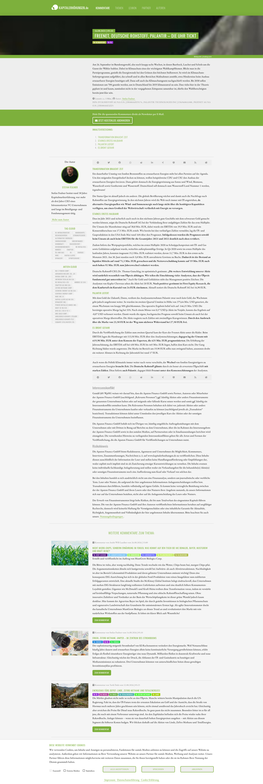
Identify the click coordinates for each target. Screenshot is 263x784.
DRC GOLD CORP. (61, 313)
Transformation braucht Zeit (113, 137)
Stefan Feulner (128, 98)
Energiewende (60, 241)
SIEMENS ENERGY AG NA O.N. (65, 291)
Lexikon (132, 8)
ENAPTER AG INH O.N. (63, 285)
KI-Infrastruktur (62, 232)
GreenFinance (77, 241)
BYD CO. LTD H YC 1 (62, 311)
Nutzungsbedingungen (111, 516)
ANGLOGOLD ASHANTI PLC (64, 319)
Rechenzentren (61, 235)
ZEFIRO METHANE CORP (63, 288)
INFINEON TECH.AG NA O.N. (64, 279)
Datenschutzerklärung (128, 779)
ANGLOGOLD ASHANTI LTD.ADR (66, 316)
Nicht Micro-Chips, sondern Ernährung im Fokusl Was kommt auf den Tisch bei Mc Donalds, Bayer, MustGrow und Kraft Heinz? (150, 549)
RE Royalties (80, 247)
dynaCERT (59, 258)
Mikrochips (80, 232)
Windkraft (59, 244)
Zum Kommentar (102, 620)
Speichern (158, 769)
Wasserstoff (74, 244)
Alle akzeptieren (119, 769)
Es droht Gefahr (106, 147)
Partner (146, 8)
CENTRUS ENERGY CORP (63, 293)
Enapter (69, 249)
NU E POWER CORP (62, 271)
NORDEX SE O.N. (80, 282)
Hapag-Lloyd (69, 255)
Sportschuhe (73, 258)
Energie (80, 252)
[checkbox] (50, 770)
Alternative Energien (63, 238)
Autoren (160, 8)
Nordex (58, 249)
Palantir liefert (106, 144)
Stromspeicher (79, 235)
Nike (57, 255)
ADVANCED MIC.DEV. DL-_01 (65, 274)
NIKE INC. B (59, 296)
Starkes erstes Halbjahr (110, 140)
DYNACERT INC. (60, 302)
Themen (119, 8)
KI (71, 252)
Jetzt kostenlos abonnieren (114, 120)
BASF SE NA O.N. (61, 308)
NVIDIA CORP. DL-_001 (63, 276)
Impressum (109, 779)
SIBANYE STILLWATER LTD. (65, 322)
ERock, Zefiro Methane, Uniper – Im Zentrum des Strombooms (124, 638)
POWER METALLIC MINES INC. (65, 305)
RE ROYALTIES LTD (62, 282)
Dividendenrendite (62, 247)
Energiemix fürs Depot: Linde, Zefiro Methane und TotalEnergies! (126, 690)
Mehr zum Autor (60, 219)
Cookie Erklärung (150, 779)
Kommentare (103, 8)
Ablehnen (197, 769)
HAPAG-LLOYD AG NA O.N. (64, 299)
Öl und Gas (59, 252)
